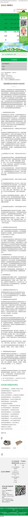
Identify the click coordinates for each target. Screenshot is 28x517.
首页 (2, 15)
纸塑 (3, 66)
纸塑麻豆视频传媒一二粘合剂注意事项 (9, 401)
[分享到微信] (26, 41)
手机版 (20, 511)
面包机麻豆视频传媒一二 (6, 448)
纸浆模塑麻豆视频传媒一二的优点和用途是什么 (11, 397)
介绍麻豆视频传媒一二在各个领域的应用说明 (10, 420)
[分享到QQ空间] (21, 41)
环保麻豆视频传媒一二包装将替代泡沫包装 (15, 378)
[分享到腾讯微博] (24, 41)
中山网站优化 (9, 511)
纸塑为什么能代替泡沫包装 (6, 429)
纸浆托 (14, 448)
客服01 (24, 17)
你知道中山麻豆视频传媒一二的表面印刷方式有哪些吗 (12, 395)
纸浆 (3, 69)
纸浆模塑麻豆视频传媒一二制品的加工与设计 (10, 390)
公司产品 (15, 470)
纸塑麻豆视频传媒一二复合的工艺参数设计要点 (11, 399)
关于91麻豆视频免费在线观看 (5, 27)
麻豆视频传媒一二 (6, 63)
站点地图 (15, 482)
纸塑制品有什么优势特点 (6, 426)
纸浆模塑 (3, 103)
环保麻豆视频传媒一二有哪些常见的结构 (9, 416)
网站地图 (2, 516)
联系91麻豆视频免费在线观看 (18, 27)
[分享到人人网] (25, 41)
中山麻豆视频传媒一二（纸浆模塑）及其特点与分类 (12, 388)
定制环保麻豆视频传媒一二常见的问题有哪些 (10, 412)
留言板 (15, 480)
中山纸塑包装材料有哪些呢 (6, 403)
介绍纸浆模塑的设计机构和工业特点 (8, 424)
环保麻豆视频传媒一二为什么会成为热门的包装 (11, 418)
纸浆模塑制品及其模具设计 (6, 393)
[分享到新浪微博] (23, 41)
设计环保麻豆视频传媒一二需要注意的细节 (10, 407)
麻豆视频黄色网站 (9, 54)
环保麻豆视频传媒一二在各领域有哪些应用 (10, 414)
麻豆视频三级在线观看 (15, 23)
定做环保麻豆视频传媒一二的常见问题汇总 (10, 422)
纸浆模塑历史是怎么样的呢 (11, 380)
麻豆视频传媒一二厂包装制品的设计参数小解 (10, 405)
